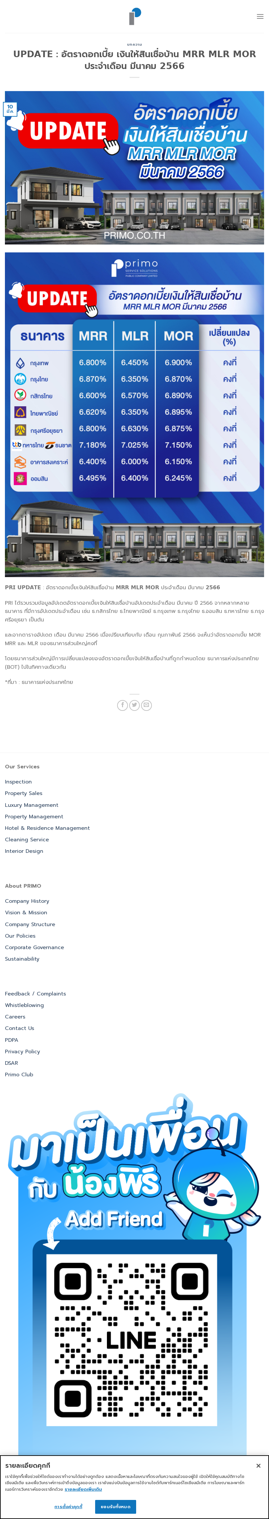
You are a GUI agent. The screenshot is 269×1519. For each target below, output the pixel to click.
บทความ (134, 44)
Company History (27, 901)
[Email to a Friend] (146, 705)
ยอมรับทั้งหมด (115, 1507)
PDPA (11, 1040)
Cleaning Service (27, 840)
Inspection (18, 782)
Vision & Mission (26, 913)
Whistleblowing (24, 1005)
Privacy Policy (22, 1052)
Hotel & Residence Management (47, 828)
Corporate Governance (34, 947)
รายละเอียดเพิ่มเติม (83, 1489)
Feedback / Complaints (35, 994)
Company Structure (30, 924)
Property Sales (23, 793)
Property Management (34, 817)
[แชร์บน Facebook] (122, 705)
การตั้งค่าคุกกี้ (68, 1507)
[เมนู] (260, 16)
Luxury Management (31, 805)
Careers (15, 1017)
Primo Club (19, 1075)
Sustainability (22, 959)
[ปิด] (258, 1466)
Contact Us (19, 1028)
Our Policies (20, 936)
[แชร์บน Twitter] (134, 705)
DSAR (11, 1063)
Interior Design (24, 851)
